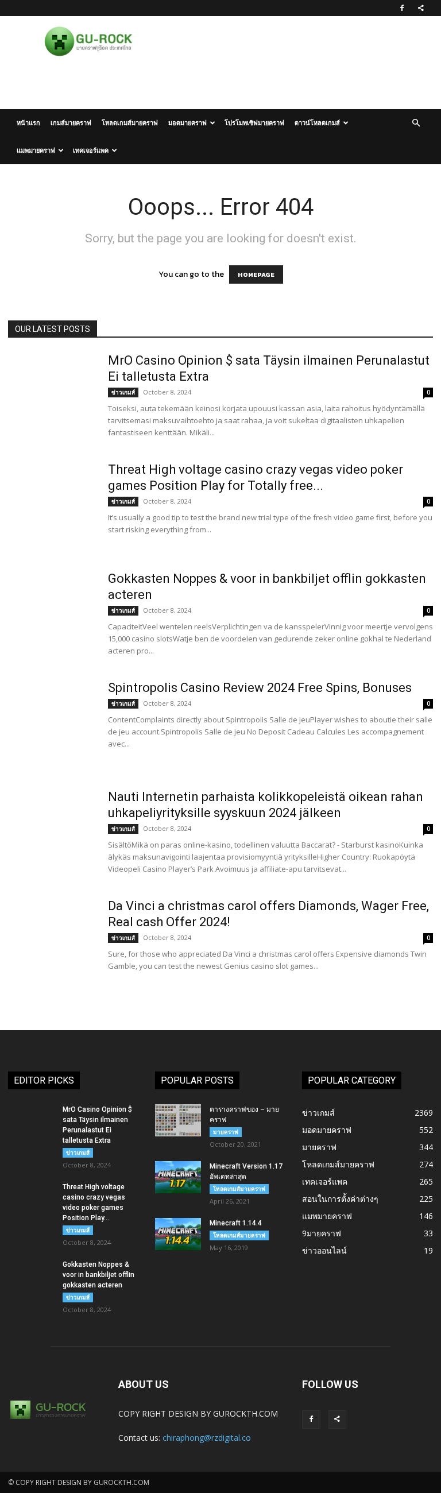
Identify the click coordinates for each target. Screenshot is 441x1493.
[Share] (421, 8)
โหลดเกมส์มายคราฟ (130, 122)
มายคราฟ (225, 1132)
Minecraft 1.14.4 (236, 1223)
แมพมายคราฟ (36, 150)
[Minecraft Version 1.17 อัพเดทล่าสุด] (178, 1177)
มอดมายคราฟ (187, 122)
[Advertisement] (220, 84)
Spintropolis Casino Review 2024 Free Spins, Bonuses (260, 687)
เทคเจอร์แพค (91, 150)
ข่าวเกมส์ (123, 392)
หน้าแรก (28, 122)
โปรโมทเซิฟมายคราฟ (254, 122)
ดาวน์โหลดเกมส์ (317, 122)
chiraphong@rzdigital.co (207, 1437)
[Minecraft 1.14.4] (178, 1234)
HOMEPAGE (256, 274)
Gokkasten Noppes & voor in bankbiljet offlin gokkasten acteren (98, 1274)
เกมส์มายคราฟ (71, 122)
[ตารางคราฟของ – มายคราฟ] (178, 1120)
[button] (416, 123)
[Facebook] (402, 8)
